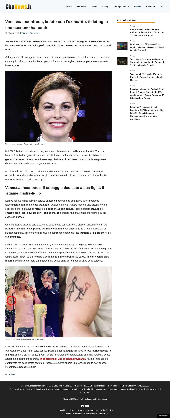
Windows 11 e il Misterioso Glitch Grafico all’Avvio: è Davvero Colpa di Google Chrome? (147, 47)
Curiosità (150, 6)
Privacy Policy (90, 413)
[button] (161, 7)
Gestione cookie (163, 416)
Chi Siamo (66, 413)
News (69, 6)
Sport (94, 6)
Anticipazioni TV (121, 6)
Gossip (137, 6)
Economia (81, 6)
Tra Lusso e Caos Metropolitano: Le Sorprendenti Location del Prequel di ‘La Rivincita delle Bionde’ (147, 62)
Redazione (77, 413)
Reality (105, 6)
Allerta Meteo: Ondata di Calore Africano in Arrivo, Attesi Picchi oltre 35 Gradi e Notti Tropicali (147, 32)
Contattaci (102, 399)
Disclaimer (103, 413)
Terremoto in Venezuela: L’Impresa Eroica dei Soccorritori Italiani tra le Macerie (146, 77)
